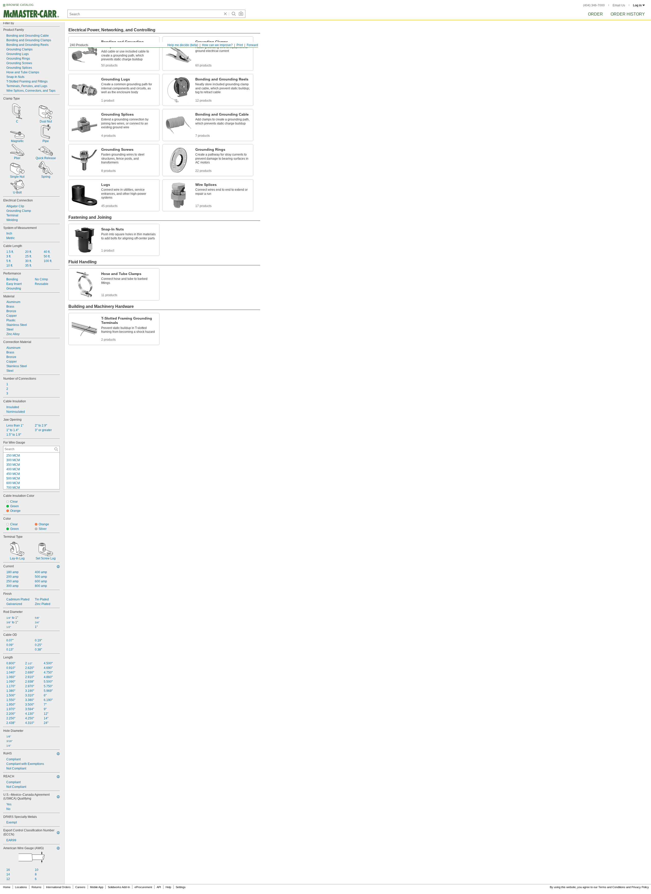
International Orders (58, 887)
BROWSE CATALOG (20, 4)
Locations (21, 887)
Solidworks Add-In (119, 887)
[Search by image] (240, 13)
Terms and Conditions (611, 887)
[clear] (225, 13)
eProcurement (143, 887)
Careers (80, 887)
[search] (56, 449)
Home (6, 887)
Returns (36, 887)
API (159, 887)
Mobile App (96, 887)
